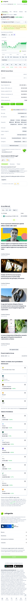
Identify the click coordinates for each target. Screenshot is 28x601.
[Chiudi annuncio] (25, 376)
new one (11, 27)
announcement (11, 28)
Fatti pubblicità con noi (6, 151)
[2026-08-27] (26, 57)
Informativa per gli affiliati (6, 207)
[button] (22, 113)
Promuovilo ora (22, 408)
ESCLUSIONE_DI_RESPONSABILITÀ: (8, 570)
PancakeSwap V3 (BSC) (14, 170)
